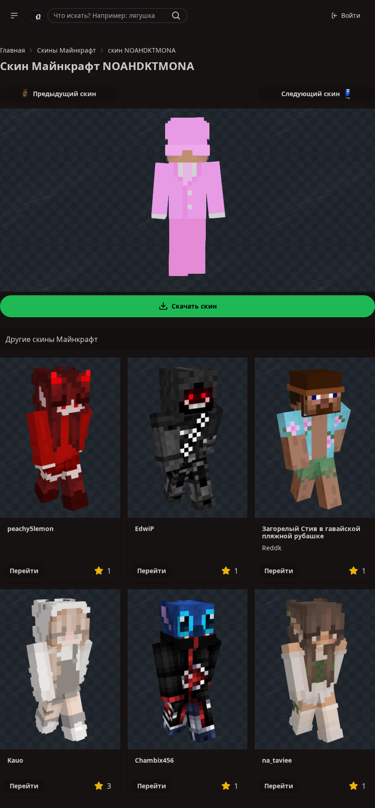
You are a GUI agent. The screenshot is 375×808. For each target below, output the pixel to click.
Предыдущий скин (64, 93)
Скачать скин (194, 306)
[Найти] (176, 15)
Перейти (24, 570)
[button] (14, 15)
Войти (350, 15)
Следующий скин (310, 93)
